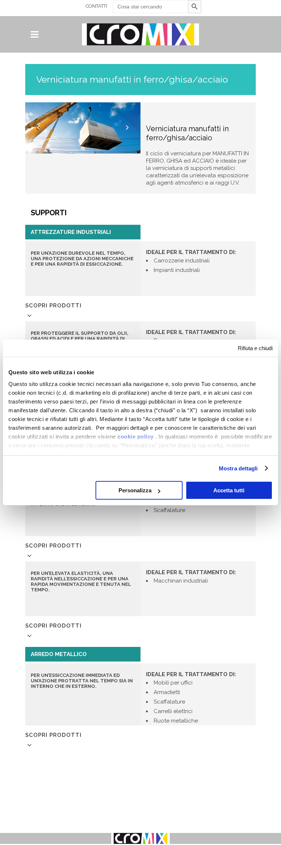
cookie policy (135, 436)
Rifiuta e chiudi (255, 348)
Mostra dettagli (238, 468)
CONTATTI (96, 6)
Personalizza (135, 490)
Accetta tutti (228, 490)
